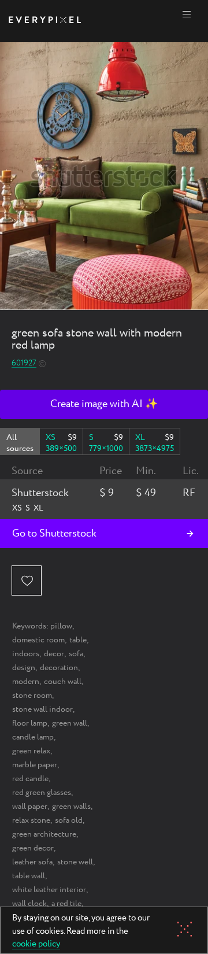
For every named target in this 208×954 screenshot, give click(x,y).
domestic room (38, 640)
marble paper (34, 765)
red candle (30, 779)
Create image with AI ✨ (104, 404)
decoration (59, 668)
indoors (25, 654)
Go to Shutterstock (54, 533)
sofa (76, 654)
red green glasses (41, 792)
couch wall (62, 681)
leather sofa (32, 862)
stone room (32, 695)
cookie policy (36, 944)
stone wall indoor (42, 709)
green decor (33, 848)
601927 (24, 363)
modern (25, 681)
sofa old (69, 820)
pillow (61, 626)
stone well (75, 862)
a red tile (66, 903)
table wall (28, 876)
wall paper (29, 806)
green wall (69, 723)
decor (54, 654)
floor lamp (29, 723)
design (23, 668)
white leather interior (49, 890)
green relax (31, 751)
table (78, 640)
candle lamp (33, 737)
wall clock (29, 903)
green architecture (44, 834)
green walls (71, 806)
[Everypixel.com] (45, 21)
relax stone (31, 820)
